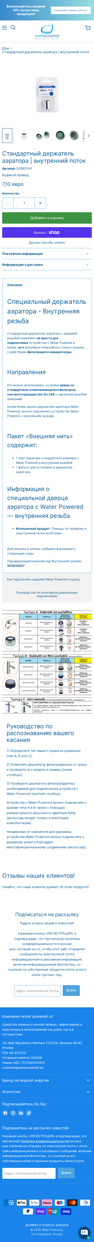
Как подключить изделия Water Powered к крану (43, 579)
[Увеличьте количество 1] (40, 203)
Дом (5, 48)
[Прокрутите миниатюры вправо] (87, 136)
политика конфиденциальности (44, 1141)
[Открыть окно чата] (84, 1233)
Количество (10, 193)
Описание (14, 285)
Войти (71, 990)
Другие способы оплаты (47, 242)
